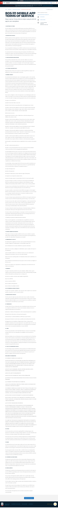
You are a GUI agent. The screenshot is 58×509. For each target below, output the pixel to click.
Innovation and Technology (16, 9)
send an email (42, 19)
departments (9, 9)
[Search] (56, 3)
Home (6, 9)
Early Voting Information (48, 5)
